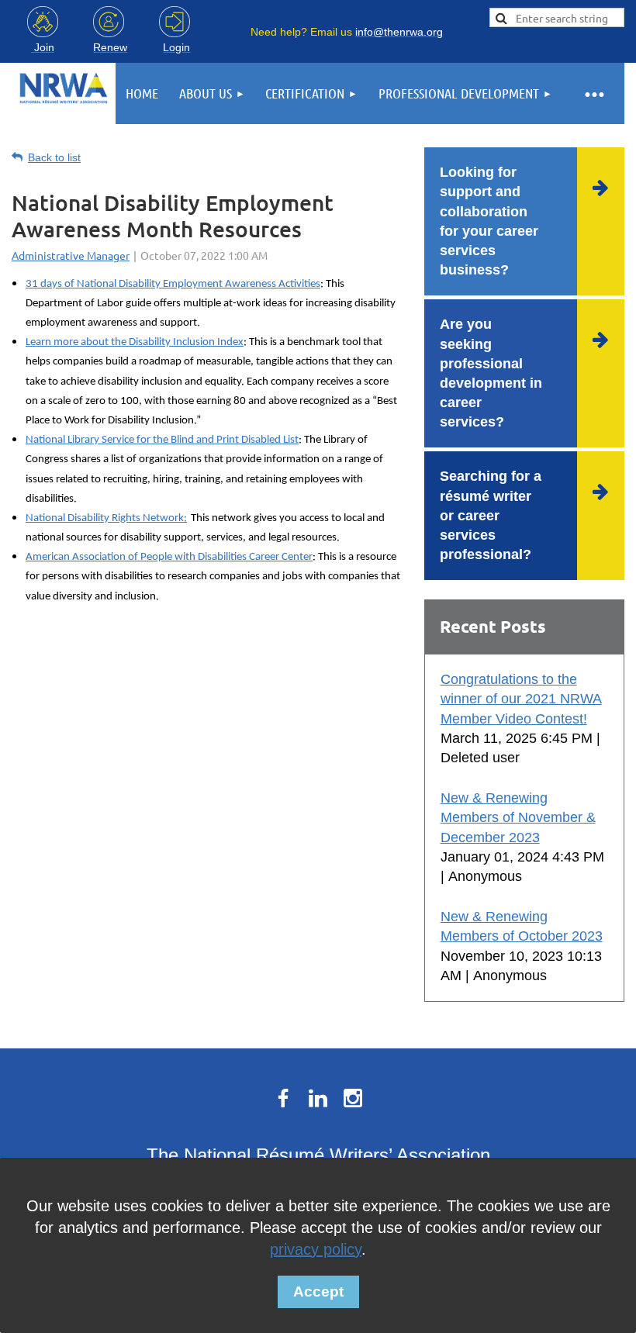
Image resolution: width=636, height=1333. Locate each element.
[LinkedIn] (318, 1098)
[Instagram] (353, 1098)
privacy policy (315, 1249)
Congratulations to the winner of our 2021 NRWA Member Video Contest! (521, 699)
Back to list (54, 157)
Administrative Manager (71, 255)
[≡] (593, 93)
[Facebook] (283, 1098)
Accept (318, 1291)
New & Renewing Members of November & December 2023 (518, 817)
